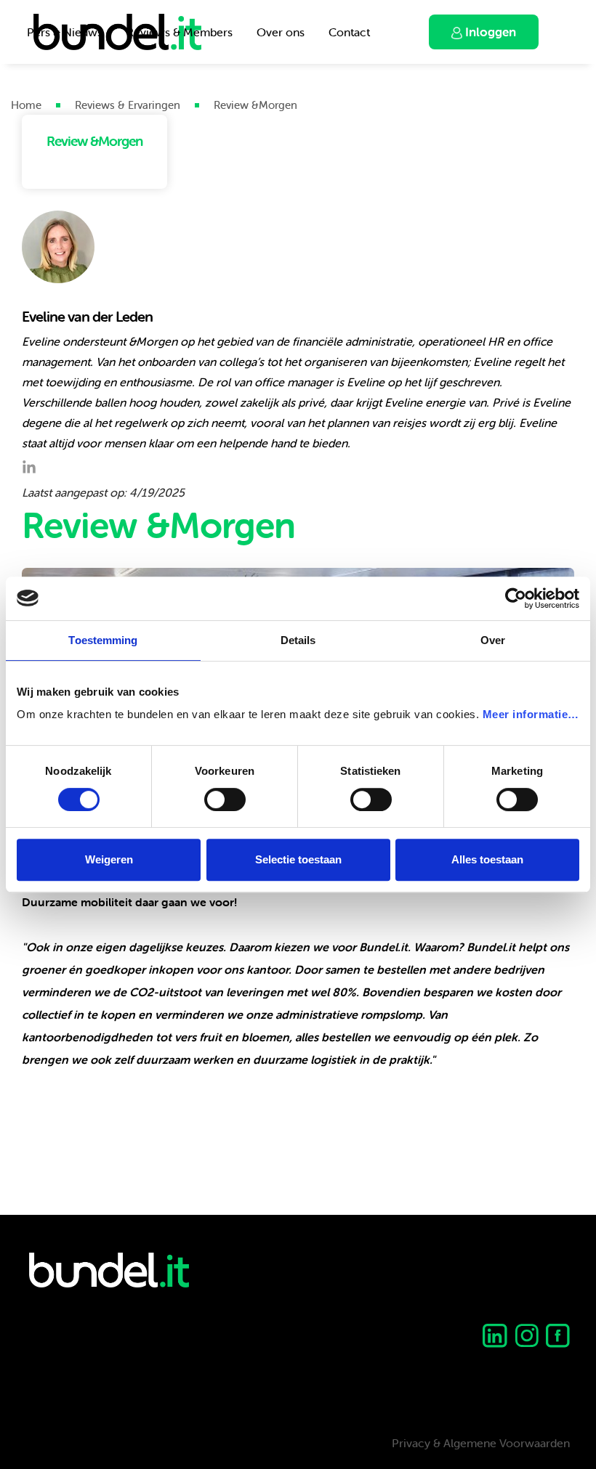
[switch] (225, 799)
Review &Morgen (255, 105)
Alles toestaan (487, 859)
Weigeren (109, 859)
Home (26, 105)
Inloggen (489, 32)
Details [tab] (298, 640)
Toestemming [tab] (102, 640)
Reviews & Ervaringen (127, 105)
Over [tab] (492, 640)
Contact (349, 32)
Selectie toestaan (298, 859)
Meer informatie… (531, 714)
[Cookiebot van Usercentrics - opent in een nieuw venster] (515, 598)
